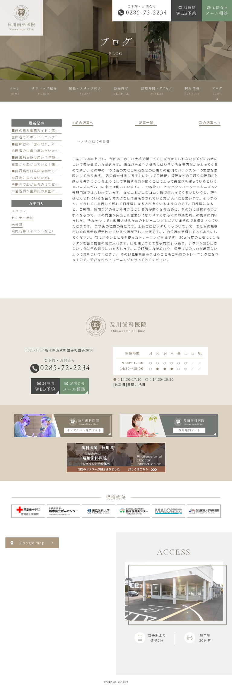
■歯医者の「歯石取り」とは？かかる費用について (53, 144)
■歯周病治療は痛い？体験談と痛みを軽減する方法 (53, 157)
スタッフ (18, 211)
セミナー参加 (22, 218)
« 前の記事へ (82, 122)
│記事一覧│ (146, 122)
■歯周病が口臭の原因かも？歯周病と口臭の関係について (58, 170)
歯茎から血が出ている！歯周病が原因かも (46, 164)
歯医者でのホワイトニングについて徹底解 (46, 137)
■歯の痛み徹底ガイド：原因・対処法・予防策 (49, 130)
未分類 (16, 224)
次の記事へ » (209, 122)
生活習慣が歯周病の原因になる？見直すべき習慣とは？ (56, 191)
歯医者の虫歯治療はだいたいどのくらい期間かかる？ (55, 150)
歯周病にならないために (31, 177)
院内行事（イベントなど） (33, 231)
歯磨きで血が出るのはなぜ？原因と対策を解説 (49, 184)
